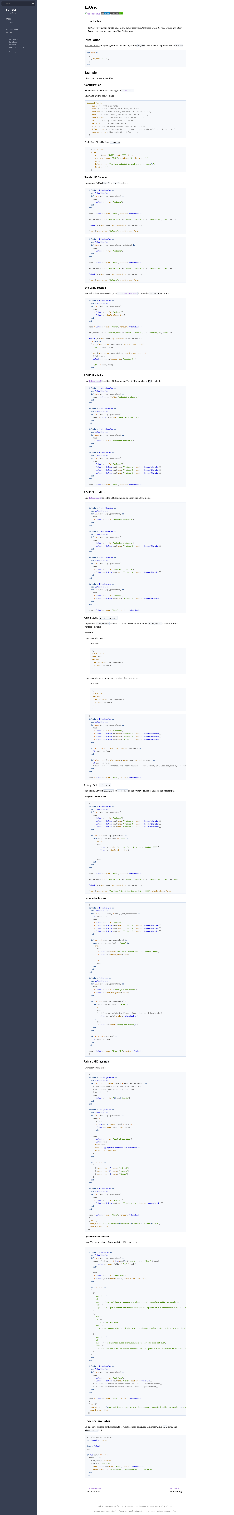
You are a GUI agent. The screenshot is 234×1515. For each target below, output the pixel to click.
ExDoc (108, 1506)
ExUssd (11, 10)
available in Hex (92, 45)
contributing (11, 51)
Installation (13, 42)
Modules (10, 22)
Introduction (14, 39)
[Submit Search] (4, 3)
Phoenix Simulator (16, 47)
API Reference (12, 29)
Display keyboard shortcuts (116, 1511)
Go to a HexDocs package (153, 1511)
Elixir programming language (135, 1506)
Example (12, 44)
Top (10, 36)
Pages (8, 19)
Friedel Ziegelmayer (164, 1506)
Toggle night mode (135, 1511)
